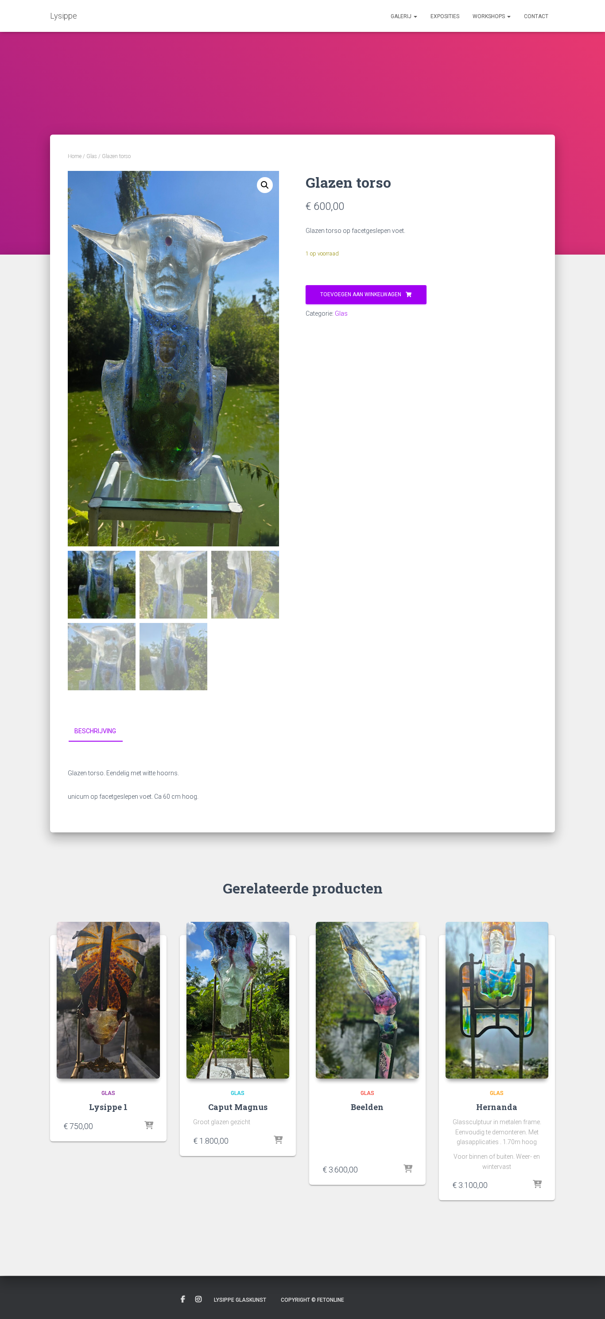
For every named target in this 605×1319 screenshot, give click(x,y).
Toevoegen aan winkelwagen (360, 294)
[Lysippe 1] (108, 1000)
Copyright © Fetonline (312, 1300)
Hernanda (496, 1107)
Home (74, 156)
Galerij (402, 16)
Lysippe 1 (108, 1107)
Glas (91, 156)
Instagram (198, 1299)
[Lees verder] (407, 1169)
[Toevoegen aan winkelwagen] (148, 1126)
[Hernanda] (497, 1000)
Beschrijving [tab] (95, 731)
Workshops (489, 16)
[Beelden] (367, 1000)
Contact (536, 16)
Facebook (183, 1299)
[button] (415, 16)
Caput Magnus (238, 1107)
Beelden (367, 1107)
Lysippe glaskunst (240, 1300)
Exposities (444, 16)
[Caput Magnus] (238, 1000)
